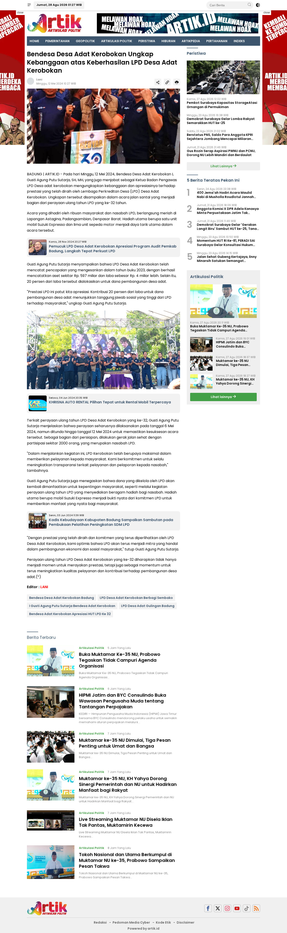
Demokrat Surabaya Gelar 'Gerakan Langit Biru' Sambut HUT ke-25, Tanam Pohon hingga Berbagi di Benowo (228, 227)
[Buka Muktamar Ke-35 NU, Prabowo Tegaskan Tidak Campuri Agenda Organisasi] (50, 662)
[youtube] (237, 908)
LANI (44, 586)
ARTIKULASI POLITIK (116, 41)
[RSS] (256, 908)
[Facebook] (208, 908)
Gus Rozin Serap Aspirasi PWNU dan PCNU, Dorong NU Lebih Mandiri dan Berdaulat (221, 153)
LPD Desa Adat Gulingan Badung (147, 606)
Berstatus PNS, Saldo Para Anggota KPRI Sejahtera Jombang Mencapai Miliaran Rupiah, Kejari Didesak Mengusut (220, 137)
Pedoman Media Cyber (131, 922)
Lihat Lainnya (222, 166)
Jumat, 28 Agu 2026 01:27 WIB (59, 5)
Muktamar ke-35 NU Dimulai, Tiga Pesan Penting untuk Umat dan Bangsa (125, 743)
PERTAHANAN (216, 41)
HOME (34, 41)
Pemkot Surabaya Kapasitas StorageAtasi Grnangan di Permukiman (222, 105)
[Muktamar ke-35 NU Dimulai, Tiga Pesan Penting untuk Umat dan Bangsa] (50, 747)
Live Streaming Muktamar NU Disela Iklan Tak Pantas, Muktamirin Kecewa (125, 822)
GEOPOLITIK (85, 41)
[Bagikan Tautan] (157, 82)
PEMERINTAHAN (57, 41)
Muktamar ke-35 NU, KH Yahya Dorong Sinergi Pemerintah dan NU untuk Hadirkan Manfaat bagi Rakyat (128, 784)
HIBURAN (168, 41)
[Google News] (246, 908)
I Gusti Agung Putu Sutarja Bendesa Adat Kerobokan (72, 606)
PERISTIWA (146, 41)
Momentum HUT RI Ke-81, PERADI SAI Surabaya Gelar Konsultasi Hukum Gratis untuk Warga (226, 243)
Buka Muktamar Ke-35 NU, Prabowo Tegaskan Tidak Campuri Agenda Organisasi (119, 660)
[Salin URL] (167, 82)
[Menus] (29, 5)
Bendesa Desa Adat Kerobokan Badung (61, 598)
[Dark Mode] (258, 5)
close (20, 12)
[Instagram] (227, 908)
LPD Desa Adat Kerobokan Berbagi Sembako (136, 598)
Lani (39, 79)
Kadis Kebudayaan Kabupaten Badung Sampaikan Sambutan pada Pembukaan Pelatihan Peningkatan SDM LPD (111, 522)
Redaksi (100, 922)
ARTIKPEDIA (191, 41)
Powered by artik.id (143, 928)
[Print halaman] (176, 82)
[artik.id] (47, 908)
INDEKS (239, 41)
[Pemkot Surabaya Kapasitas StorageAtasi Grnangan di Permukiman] (223, 77)
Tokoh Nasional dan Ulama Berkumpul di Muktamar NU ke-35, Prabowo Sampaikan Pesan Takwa (127, 860)
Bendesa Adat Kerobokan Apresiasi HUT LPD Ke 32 (70, 614)
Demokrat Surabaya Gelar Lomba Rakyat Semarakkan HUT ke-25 (221, 121)
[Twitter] (218, 908)
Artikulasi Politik (91, 648)
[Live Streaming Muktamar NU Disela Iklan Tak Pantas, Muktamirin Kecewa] (50, 824)
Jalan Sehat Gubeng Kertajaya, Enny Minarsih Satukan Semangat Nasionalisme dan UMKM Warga (227, 259)
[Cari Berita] (249, 5)
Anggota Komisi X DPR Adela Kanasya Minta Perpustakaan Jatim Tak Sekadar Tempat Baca (228, 211)
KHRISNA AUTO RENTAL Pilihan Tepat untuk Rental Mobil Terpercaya (110, 402)
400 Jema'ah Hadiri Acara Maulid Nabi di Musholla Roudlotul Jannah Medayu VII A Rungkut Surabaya (225, 195)
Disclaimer (185, 922)
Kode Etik (163, 922)
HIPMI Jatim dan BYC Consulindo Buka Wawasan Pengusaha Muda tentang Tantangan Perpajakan (122, 701)
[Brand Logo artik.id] (54, 23)
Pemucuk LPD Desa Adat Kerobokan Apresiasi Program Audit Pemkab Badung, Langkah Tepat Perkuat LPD (112, 249)
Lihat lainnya (222, 397)
